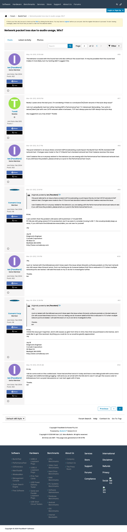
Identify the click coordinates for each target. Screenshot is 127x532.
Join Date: (11, 74)
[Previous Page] (96, 46)
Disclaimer (107, 459)
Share (16, 81)
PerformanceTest (19, 463)
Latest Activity (24, 40)
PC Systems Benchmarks (54, 485)
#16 (118, 54)
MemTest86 (17, 470)
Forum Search (85, 418)
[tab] (10, 40)
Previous (104, 408)
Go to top (117, 418)
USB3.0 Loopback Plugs (35, 461)
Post (15, 85)
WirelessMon (18, 474)
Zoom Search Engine (18, 485)
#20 (118, 256)
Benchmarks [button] (29, 4)
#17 (118, 98)
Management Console (18, 479)
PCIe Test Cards (34, 477)
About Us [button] (67, 4)
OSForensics (18, 467)
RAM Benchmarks (54, 478)
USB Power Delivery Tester (35, 484)
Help (95, 418)
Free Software (18, 491)
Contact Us (104, 418)
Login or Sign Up (114, 10)
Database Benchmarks (54, 497)
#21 (119, 300)
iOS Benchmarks (54, 509)
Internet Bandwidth (53, 516)
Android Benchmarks (54, 503)
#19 (118, 190)
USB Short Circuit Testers (36, 503)
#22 (118, 365)
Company (70, 459)
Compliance (90, 478)
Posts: (9, 76)
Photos (40, 40)
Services (88, 453)
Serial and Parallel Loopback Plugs (35, 494)
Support (57, 4)
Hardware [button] (17, 4)
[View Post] (60, 195)
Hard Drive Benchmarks (54, 472)
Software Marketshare (54, 491)
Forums (77, 4)
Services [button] (41, 4)
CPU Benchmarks (54, 460)
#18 (119, 146)
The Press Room (71, 468)
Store (87, 459)
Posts (10, 40)
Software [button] (6, 4)
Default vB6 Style (14, 418)
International (109, 453)
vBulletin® (63, 431)
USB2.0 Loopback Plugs (35, 469)
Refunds (106, 466)
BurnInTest (17, 459)
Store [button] (49, 4)
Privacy (106, 472)
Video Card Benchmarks (54, 466)
